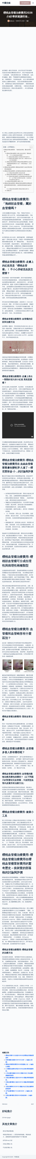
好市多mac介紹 (7, 1140)
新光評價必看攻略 (8, 1131)
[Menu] (33, 3)
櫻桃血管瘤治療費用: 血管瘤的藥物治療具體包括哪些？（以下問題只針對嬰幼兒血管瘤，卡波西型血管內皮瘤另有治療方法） (20, 178)
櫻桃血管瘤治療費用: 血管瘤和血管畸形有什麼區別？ (18, 171)
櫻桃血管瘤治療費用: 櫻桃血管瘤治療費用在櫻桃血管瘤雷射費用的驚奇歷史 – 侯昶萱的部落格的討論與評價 (18, 185)
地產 (27, 21)
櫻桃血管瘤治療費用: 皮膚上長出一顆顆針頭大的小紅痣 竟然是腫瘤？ (20, 159)
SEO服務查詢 (25, 3)
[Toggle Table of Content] (30, 147)
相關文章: (9, 190)
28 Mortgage (6, 1117)
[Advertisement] (18, 49)
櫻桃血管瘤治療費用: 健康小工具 (15, 181)
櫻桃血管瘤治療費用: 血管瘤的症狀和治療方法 (19, 156)
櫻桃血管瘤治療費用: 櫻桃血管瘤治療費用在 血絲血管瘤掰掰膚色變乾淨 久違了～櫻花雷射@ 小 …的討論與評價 (19, 163)
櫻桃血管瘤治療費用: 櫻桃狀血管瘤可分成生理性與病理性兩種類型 (18, 168)
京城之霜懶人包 (7, 1144)
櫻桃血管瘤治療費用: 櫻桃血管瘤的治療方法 (19, 189)
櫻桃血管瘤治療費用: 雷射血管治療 (17, 173)
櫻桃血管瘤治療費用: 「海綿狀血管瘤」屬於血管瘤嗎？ (17, 150)
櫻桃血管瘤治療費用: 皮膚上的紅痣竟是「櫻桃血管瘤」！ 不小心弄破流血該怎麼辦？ (19, 154)
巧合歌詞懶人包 (7, 1147)
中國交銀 (6, 3)
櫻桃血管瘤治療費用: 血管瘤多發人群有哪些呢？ (18, 174)
